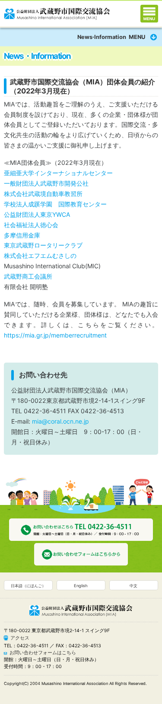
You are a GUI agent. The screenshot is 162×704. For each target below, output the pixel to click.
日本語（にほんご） (28, 585)
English (81, 585)
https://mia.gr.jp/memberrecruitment (55, 335)
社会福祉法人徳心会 (31, 224)
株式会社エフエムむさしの (40, 255)
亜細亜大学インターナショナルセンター (58, 173)
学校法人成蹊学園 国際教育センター (55, 204)
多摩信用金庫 (22, 235)
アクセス (19, 638)
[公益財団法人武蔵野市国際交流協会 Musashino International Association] (57, 12)
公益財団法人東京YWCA (37, 214)
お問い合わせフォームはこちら (43, 653)
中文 (133, 585)
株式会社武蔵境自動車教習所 (43, 193)
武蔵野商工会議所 (28, 276)
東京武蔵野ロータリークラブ (43, 245)
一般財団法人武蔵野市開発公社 (46, 183)
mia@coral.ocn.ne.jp (60, 421)
